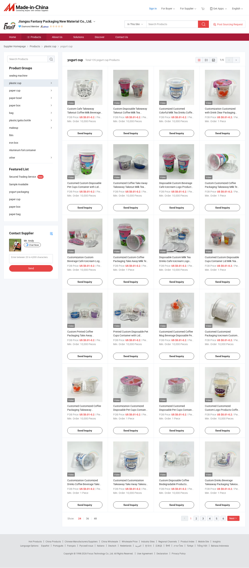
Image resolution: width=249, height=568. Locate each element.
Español (45, 545)
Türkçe (190, 545)
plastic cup (15, 83)
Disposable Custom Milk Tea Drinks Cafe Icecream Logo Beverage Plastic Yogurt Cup (175, 261)
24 (79, 518)
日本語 (158, 545)
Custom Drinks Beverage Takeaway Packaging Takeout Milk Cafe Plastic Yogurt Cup (222, 484)
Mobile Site (203, 541)
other (12, 157)
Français (71, 545)
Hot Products (35, 541)
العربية (138, 545)
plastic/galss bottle (20, 120)
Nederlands (125, 545)
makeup (13, 127)
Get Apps (218, 8)
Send (31, 268)
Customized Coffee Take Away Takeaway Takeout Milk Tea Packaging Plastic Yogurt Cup (130, 186)
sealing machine (18, 75)
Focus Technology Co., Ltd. (100, 553)
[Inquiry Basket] (203, 8)
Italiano (100, 545)
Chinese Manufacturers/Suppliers (81, 541)
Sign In (153, 8)
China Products (53, 541)
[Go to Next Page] (236, 60)
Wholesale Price (129, 541)
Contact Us (121, 37)
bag (11, 113)
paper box (14, 105)
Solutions (78, 37)
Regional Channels (167, 541)
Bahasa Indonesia (220, 545)
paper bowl (15, 98)
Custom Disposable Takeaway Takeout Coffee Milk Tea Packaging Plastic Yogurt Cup (130, 112)
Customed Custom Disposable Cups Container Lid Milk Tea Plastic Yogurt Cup (222, 261)
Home (12, 37)
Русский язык (86, 545)
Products (36, 37)
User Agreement (145, 553)
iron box (13, 142)
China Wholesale (109, 541)
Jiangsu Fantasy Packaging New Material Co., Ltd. (55, 21)
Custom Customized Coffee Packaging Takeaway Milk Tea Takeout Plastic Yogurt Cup (222, 186)
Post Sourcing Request (230, 24)
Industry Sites (148, 541)
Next (232, 518)
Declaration (162, 553)
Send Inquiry (84, 133)
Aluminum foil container (22, 150)
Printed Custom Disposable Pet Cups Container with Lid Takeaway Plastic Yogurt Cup (130, 335)
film (11, 135)
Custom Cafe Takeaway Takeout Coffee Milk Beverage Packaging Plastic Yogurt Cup (84, 112)
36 (87, 518)
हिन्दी (168, 545)
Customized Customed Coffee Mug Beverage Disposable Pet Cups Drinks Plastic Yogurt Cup (176, 335)
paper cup (14, 90)
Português (58, 545)
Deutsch (112, 545)
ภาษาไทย (178, 545)
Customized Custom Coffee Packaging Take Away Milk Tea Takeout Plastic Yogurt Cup (130, 261)
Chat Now (34, 244)
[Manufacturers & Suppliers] (27, 7)
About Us (57, 37)
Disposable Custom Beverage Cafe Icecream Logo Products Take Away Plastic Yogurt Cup (176, 186)
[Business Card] (51, 233)
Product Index (187, 541)
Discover (99, 37)
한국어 (148, 545)
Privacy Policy (179, 553)
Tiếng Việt (202, 545)
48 (95, 518)
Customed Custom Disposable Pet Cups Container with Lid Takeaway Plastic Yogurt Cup (84, 186)
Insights (217, 541)
